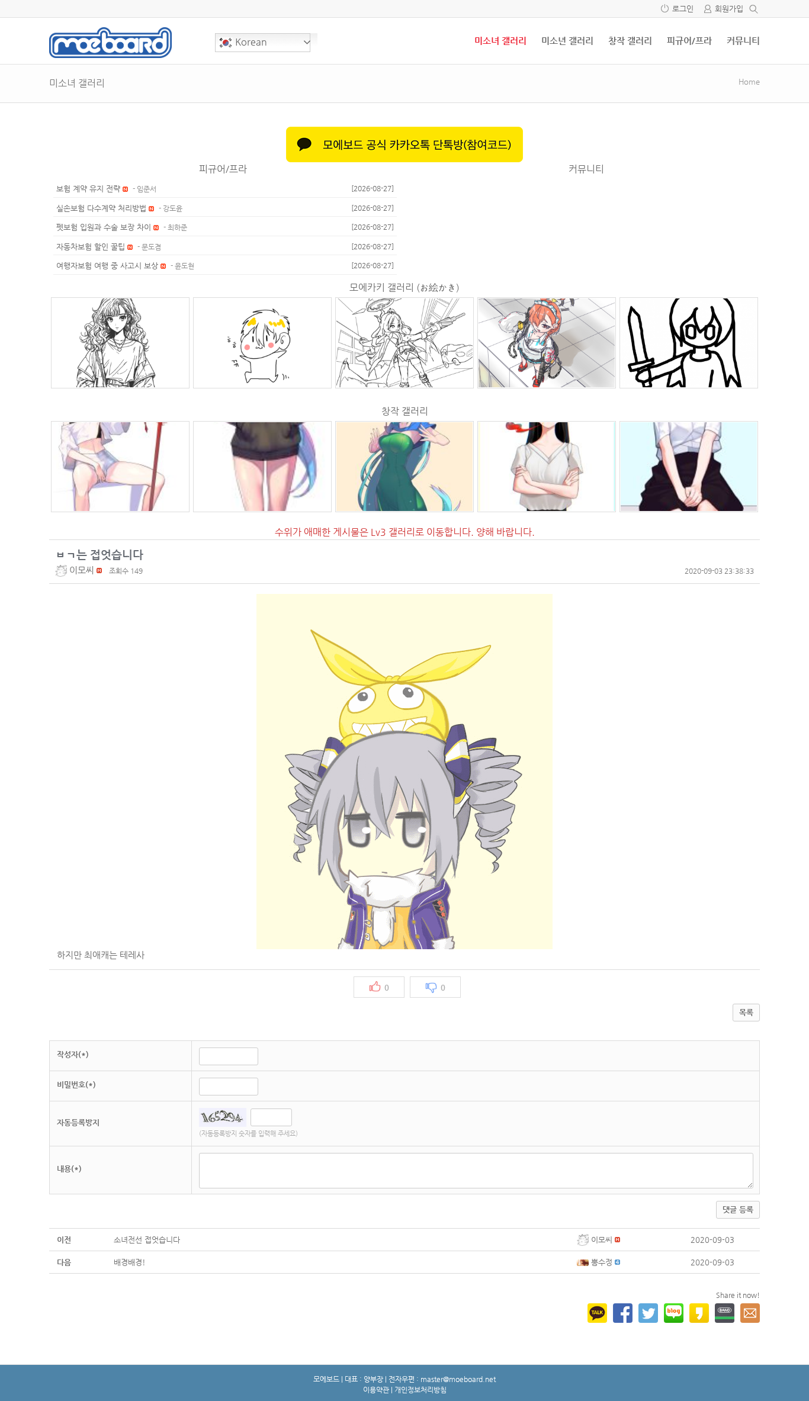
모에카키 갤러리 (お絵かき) (404, 287)
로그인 (683, 8)
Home (749, 81)
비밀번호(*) (76, 1084)
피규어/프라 (689, 41)
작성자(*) (73, 1054)
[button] (62, 570)
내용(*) (69, 1168)
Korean (250, 41)
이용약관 (376, 1390)
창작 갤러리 (630, 41)
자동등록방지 (78, 1122)
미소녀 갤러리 (500, 41)
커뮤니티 (743, 41)
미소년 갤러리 (567, 41)
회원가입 (729, 8)
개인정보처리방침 (420, 1390)
